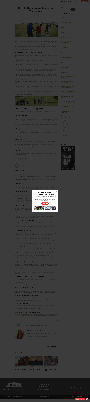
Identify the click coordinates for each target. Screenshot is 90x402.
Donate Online (45, 203)
